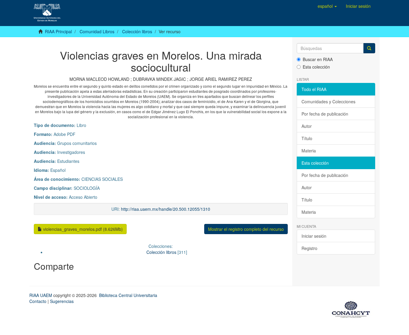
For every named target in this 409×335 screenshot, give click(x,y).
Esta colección (316, 67)
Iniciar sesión (314, 236)
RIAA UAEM (41, 295)
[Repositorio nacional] (353, 308)
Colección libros (137, 31)
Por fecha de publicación (325, 114)
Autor (307, 126)
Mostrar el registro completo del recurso (246, 229)
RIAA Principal (58, 31)
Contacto (37, 301)
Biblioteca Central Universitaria (128, 295)
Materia (309, 151)
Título (307, 138)
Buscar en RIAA (318, 59)
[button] (327, 6)
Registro (309, 248)
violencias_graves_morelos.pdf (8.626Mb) (82, 229)
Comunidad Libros (97, 31)
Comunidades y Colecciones (328, 101)
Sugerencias (62, 301)
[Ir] (369, 48)
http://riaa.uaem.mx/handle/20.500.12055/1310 (165, 209)
